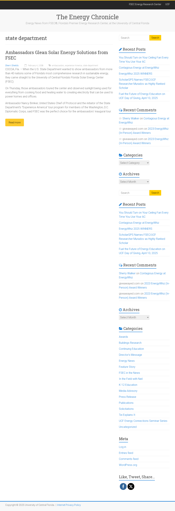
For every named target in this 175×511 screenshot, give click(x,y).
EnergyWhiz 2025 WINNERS (135, 73)
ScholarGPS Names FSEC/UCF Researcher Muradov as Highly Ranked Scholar (142, 84)
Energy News (127, 360)
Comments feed (128, 459)
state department (90, 65)
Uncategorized (128, 426)
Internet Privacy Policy (69, 505)
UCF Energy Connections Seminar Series (143, 420)
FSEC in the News (129, 372)
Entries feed (126, 453)
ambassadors (58, 65)
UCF (167, 4)
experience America (73, 65)
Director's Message (130, 354)
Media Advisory (128, 390)
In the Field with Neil (131, 378)
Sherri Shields (12, 65)
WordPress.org (128, 465)
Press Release (127, 396)
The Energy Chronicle (87, 17)
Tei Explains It (127, 414)
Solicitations (126, 408)
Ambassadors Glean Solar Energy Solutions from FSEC (56, 55)
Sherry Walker (131, 118)
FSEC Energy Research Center (145, 4)
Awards (123, 336)
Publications (126, 402)
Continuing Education (131, 348)
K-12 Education (128, 384)
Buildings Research (130, 342)
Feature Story (127, 366)
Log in (122, 447)
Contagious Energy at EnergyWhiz (139, 67)
